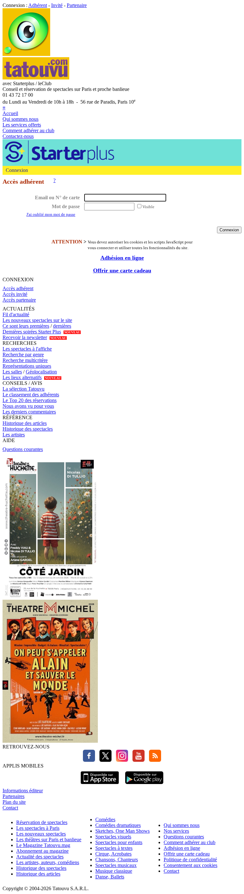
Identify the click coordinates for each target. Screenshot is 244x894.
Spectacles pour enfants (118, 842)
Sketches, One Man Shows (122, 831)
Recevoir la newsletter (25, 337)
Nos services (176, 831)
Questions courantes (23, 449)
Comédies (105, 819)
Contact (10, 807)
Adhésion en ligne (122, 258)
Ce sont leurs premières (26, 326)
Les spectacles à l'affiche (27, 348)
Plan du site (14, 802)
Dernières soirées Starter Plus (32, 331)
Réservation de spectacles (41, 822)
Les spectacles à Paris (37, 828)
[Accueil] (26, 54)
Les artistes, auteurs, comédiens (47, 862)
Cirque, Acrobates (113, 853)
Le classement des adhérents (31, 394)
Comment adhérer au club (28, 130)
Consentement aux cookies (190, 865)
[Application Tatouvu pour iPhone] (99, 785)
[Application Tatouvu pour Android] (144, 785)
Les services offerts (22, 124)
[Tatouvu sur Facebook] (89, 760)
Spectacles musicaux (116, 865)
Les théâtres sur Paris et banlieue (48, 839)
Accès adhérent (18, 288)
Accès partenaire (19, 300)
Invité (57, 5)
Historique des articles (25, 423)
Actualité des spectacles (40, 856)
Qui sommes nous (20, 119)
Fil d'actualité (16, 314)
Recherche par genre (23, 354)
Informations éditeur (23, 790)
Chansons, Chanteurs (116, 859)
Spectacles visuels (113, 836)
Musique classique (113, 871)
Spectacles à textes (113, 848)
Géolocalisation (41, 371)
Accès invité (15, 294)
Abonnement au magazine (42, 851)
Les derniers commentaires (29, 411)
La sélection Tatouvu (23, 389)
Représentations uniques (27, 366)
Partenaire (77, 5)
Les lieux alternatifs (22, 377)
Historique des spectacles (28, 429)
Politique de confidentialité (190, 859)
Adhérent (37, 5)
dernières (62, 326)
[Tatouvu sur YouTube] (137, 760)
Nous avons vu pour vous (28, 406)
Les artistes (14, 434)
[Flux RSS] (153, 760)
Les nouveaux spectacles (41, 833)
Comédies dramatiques (118, 825)
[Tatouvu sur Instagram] (120, 760)
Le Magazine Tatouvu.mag (43, 845)
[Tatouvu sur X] (104, 760)
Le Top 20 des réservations (30, 400)
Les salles (12, 371)
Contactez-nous (18, 136)
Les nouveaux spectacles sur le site (37, 320)
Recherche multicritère (25, 360)
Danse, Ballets (109, 876)
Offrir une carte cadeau (122, 270)
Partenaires (13, 796)
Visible (148, 206)
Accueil (10, 113)
